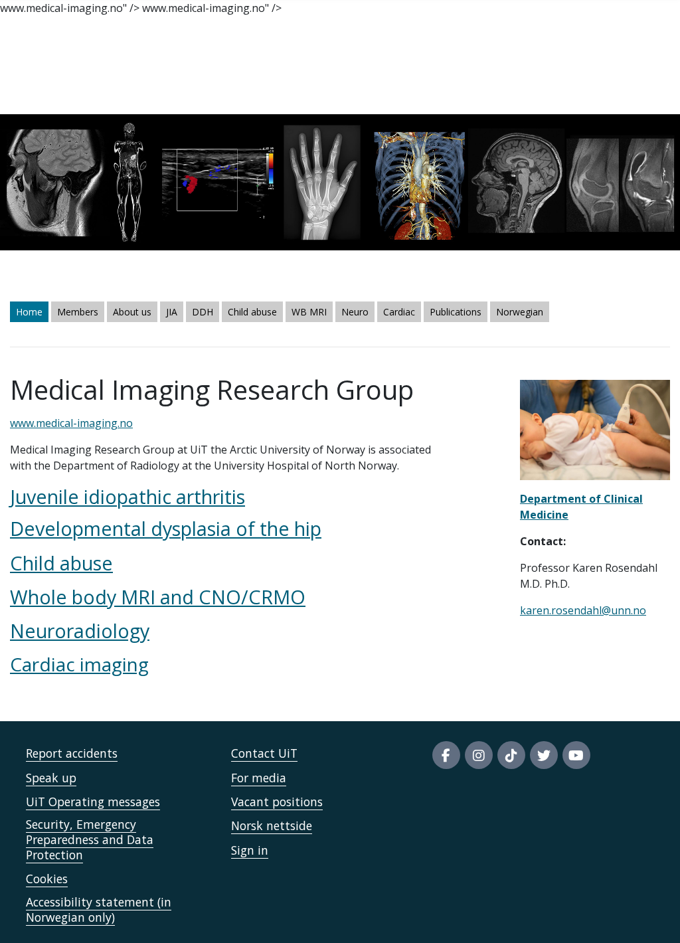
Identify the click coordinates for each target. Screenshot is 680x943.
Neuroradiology (79, 630)
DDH (202, 311)
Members (77, 311)
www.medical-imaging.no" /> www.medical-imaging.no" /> (334, 462)
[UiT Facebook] (446, 755)
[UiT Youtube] (576, 755)
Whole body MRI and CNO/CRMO (157, 597)
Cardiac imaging (79, 664)
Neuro (355, 311)
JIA (171, 311)
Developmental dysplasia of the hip (165, 528)
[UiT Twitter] (544, 755)
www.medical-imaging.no (71, 423)
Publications (455, 311)
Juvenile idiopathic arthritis (127, 496)
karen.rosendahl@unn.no (583, 610)
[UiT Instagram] (479, 755)
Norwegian (519, 311)
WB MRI (309, 311)
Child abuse (252, 311)
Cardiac (399, 311)
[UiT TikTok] (511, 755)
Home (29, 311)
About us (132, 311)
